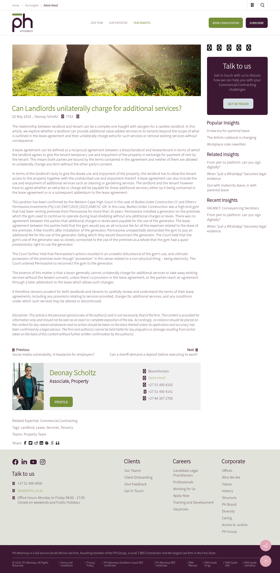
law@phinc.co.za (30, 490)
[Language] (229, 48)
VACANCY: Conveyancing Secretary (233, 208)
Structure (229, 497)
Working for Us (184, 488)
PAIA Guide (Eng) (211, 564)
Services (52, 427)
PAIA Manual (193, 564)
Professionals (183, 482)
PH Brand (229, 504)
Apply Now (181, 495)
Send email (156, 377)
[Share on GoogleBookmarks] (52, 442)
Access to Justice (234, 524)
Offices (227, 470)
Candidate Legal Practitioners (185, 473)
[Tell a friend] (58, 442)
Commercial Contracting (58, 420)
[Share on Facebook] (25, 442)
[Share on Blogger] (47, 442)
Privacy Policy (91, 564)
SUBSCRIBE (257, 23)
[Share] (248, 48)
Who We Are (231, 477)
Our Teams (132, 470)
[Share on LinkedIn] (41, 442)
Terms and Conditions (66, 564)
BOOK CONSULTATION (226, 23)
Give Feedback (135, 484)
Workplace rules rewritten (226, 144)
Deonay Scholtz (46, 116)
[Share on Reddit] (36, 442)
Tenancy (66, 427)
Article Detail (51, 5)
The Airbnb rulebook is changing (231, 137)
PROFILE (61, 402)
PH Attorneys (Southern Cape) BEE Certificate (123, 564)
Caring (227, 518)
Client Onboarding (138, 477)
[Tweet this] (30, 442)
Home (16, 5)
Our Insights (32, 5)
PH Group (229, 531)
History (227, 490)
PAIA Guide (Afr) (231, 564)
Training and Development (193, 502)
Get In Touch (134, 490)
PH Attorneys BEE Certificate (165, 564)
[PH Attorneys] (22, 22)
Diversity (228, 511)
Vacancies (180, 509)
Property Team (35, 434)
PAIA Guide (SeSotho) (250, 564)
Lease (40, 427)
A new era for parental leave (228, 130)
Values (227, 484)
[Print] (239, 48)
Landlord (27, 427)
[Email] (219, 48)
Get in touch (238, 104)
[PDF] (209, 48)
